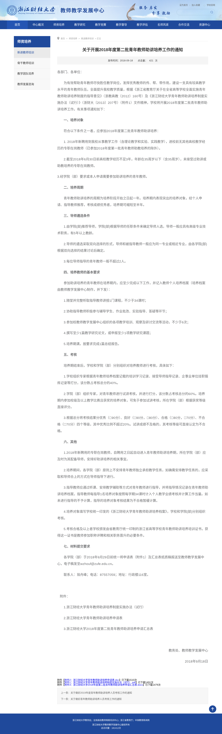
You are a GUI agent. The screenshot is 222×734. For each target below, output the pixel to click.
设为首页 (184, 5)
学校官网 (211, 5)
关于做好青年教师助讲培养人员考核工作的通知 (96, 699)
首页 (63, 38)
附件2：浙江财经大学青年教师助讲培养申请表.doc (92, 680)
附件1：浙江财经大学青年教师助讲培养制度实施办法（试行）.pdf (100, 682)
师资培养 (73, 38)
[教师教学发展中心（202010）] (56, 10)
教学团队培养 (25, 73)
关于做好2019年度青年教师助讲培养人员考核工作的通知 (101, 692)
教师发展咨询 (25, 84)
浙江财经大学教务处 (81, 720)
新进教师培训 (25, 52)
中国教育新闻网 (142, 720)
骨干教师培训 (25, 63)
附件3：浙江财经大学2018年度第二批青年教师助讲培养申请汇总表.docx (104, 684)
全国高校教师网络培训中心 (105, 720)
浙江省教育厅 (126, 720)
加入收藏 (196, 5)
